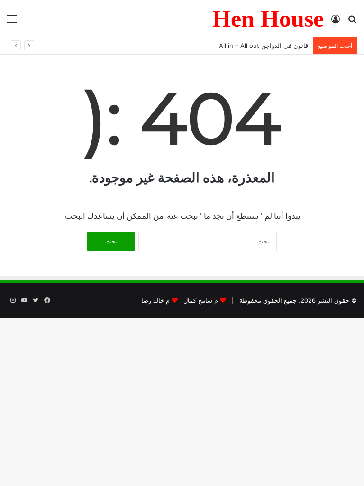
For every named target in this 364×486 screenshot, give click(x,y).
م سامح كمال (200, 300)
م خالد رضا (155, 300)
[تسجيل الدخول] (335, 22)
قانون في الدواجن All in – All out (263, 45)
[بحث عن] (352, 22)
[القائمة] (12, 22)
